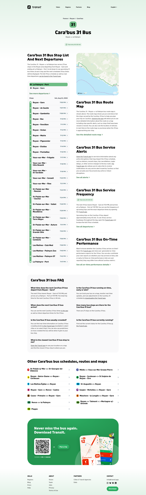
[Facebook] (113, 483)
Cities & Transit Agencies (82, 480)
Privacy (51, 488)
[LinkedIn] (116, 483)
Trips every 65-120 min (74, 44)
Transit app (83, 212)
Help (29, 488)
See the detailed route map (88, 135)
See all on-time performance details (92, 265)
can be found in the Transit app (50, 76)
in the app (64, 311)
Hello (29, 476)
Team (51, 482)
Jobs (50, 485)
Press (29, 485)
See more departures (38, 93)
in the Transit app (48, 326)
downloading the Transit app (95, 298)
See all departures (84, 227)
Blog (88, 7)
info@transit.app (113, 480)
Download (112, 489)
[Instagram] (107, 483)
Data (75, 482)
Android (48, 457)
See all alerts (82, 177)
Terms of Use (53, 490)
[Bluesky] (110, 483)
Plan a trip (63, 447)
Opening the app (98, 118)
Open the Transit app (83, 156)
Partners (79, 7)
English (113, 7)
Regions (68, 7)
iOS (42, 457)
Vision (58, 7)
